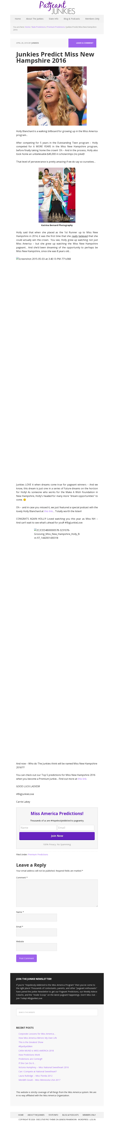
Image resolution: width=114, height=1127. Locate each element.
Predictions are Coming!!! (30, 1058)
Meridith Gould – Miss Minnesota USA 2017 (39, 1079)
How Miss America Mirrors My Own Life (38, 1037)
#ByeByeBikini (25, 1046)
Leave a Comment (84, 43)
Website (20, 941)
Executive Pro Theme (45, 1119)
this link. (82, 778)
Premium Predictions (38, 854)
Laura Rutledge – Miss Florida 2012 (35, 1075)
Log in (93, 1119)
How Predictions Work (29, 1054)
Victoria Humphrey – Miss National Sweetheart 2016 (44, 1067)
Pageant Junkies (57, 7)
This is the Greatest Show (31, 1042)
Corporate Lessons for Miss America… (37, 1033)
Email (19, 926)
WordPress (83, 1119)
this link (48, 511)
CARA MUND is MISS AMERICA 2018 (36, 1050)
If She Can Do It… (27, 1063)
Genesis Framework (68, 1119)
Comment (22, 877)
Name (20, 912)
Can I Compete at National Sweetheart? (38, 1071)
